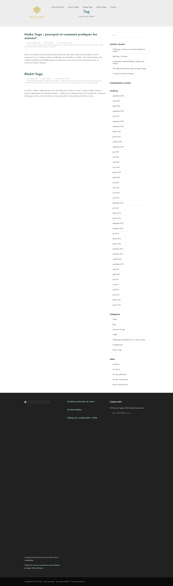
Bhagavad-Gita (32, 81)
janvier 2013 (117, 218)
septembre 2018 (118, 121)
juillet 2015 (116, 177)
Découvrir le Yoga (65, 43)
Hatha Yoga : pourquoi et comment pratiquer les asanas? (60, 36)
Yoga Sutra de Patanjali (47, 47)
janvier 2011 (117, 305)
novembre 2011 (118, 254)
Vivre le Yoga (117, 350)
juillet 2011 (116, 274)
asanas (29, 45)
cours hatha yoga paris (83, 81)
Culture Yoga (101, 7)
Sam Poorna (48, 43)
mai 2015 (116, 182)
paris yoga (87, 45)
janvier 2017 (117, 137)
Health (115, 334)
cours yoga (97, 81)
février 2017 (117, 131)
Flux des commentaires (120, 379)
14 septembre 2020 (33, 43)
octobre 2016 (117, 142)
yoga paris (33, 47)
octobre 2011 (117, 259)
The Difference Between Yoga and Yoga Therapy (129, 68)
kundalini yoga (77, 45)
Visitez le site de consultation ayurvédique (42, 565)
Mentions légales (74, 409)
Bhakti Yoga (33, 74)
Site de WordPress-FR (120, 384)
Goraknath (66, 45)
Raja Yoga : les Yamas (120, 56)
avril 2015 (116, 188)
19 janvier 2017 (32, 79)
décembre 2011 (118, 249)
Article (115, 319)
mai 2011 (116, 284)
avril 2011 (116, 290)
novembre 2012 (118, 228)
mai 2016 (116, 157)
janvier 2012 (117, 244)
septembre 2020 (118, 96)
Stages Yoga (87, 7)
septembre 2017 (118, 126)
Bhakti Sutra (44, 81)
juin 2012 (116, 233)
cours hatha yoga (40, 45)
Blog (114, 324)
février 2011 (117, 300)
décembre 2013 (118, 203)
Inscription (116, 364)
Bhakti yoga (54, 81)
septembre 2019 (118, 111)
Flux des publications (120, 374)
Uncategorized (117, 345)
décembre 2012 (118, 223)
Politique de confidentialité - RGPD (82, 418)
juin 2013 (116, 208)
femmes (40, 83)
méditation (58, 83)
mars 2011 (116, 295)
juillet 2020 (116, 106)
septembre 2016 (118, 147)
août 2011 (116, 269)
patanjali (95, 45)
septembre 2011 (118, 264)
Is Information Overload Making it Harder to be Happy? (128, 62)
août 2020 (116, 101)
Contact (113, 7)
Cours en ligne (73, 7)
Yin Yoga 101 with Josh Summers (123, 74)
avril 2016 (116, 162)
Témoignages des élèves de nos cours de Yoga (129, 340)
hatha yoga (48, 83)
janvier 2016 (117, 172)
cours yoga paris (54, 45)
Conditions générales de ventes (81, 401)
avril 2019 (116, 116)
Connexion (116, 369)
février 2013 (117, 213)
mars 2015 (116, 193)
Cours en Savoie (57, 7)
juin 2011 (116, 279)
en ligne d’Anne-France (33, 568)
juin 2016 (116, 152)
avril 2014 (116, 198)
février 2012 (117, 239)
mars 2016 (116, 167)
